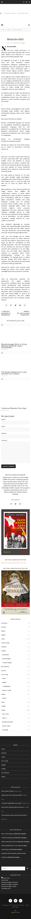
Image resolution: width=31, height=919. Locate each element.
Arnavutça (4, 623)
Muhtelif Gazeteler (7, 722)
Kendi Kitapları (6, 658)
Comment (4, 440)
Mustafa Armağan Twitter (8, 886)
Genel (8, 30)
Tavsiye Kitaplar (7, 662)
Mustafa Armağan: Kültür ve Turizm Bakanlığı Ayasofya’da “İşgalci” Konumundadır (14, 346)
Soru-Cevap (4, 674)
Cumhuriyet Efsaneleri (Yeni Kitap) (13, 408)
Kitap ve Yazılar (6, 690)
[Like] (6, 305)
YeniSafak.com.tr (6, 888)
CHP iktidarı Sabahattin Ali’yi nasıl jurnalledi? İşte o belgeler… (14, 373)
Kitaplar (3, 651)
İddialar (4, 682)
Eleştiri (3, 631)
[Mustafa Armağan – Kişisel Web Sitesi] (15, 13)
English (3, 635)
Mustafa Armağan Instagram (9, 884)
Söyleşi (3, 694)
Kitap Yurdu (4, 880)
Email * (3, 426)
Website (3, 433)
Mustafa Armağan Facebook (9, 882)
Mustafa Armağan (19, 43)
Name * (3, 419)
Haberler (4, 647)
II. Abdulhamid (6, 686)
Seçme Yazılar (6, 726)
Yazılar (3, 710)
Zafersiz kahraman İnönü (8, 841)
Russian (3, 670)
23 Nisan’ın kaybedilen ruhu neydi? (11, 803)
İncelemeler (5, 655)
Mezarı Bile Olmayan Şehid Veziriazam (12, 807)
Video (3, 702)
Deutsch (3, 627)
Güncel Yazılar (5, 643)
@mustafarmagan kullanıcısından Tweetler (13, 563)
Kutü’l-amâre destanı (7, 791)
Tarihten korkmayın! (7, 837)
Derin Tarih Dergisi (6, 833)
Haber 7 (4, 718)
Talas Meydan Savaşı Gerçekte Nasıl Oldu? (13, 815)
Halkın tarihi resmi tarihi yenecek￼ (11, 795)
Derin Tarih (5, 714)
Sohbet (4, 698)
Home (3, 30)
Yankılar (3, 706)
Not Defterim (5, 666)
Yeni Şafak (5, 730)
